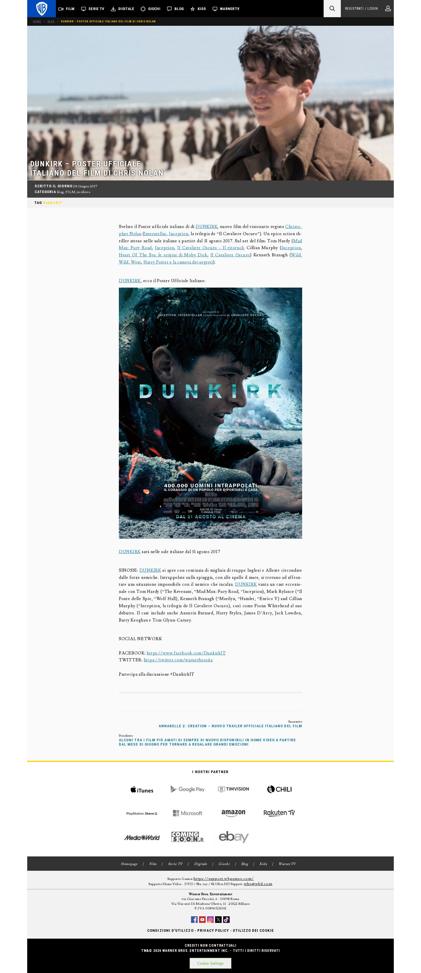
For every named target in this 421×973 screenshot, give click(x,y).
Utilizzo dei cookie (253, 930)
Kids (202, 9)
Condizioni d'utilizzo (170, 930)
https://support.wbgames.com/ (224, 878)
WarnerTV (229, 9)
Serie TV (96, 9)
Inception (178, 234)
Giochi (154, 9)
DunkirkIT (52, 203)
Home (37, 21)
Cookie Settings (210, 963)
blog (60, 192)
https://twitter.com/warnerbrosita (178, 660)
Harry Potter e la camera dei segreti (178, 262)
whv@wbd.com (258, 883)
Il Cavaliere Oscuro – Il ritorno (209, 248)
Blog (179, 9)
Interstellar (155, 234)
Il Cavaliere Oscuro (230, 255)
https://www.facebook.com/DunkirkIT (186, 653)
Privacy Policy (213, 930)
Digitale (126, 9)
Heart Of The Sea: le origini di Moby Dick (163, 255)
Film (70, 9)
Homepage (129, 864)
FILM (70, 192)
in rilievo (83, 192)
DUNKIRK (206, 226)
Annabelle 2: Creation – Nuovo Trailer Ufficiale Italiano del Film (230, 726)
